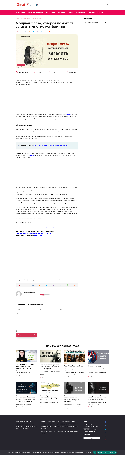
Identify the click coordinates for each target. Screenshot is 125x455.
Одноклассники (22, 233)
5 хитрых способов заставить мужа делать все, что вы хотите (97, 398)
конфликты (28, 280)
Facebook (41, 233)
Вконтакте (33, 233)
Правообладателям (89, 431)
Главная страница (21, 18)
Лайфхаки (91, 12)
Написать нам (88, 424)
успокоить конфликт (52, 280)
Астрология (50, 12)
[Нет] (123, 452)
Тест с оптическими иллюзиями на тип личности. (50, 145)
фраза (61, 280)
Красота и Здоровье (35, 12)
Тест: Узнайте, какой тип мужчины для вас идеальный (73, 368)
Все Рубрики (30, 18)
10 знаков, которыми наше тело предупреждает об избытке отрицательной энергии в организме (26, 398)
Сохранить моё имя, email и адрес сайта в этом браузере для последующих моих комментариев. (44, 331)
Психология (80, 12)
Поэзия (100, 12)
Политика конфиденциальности (107, 452)
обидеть (68, 132)
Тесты (71, 12)
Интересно (62, 12)
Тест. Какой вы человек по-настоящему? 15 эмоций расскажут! (25, 366)
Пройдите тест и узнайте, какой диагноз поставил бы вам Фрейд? (50, 366)
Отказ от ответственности (91, 426)
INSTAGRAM (38, 235)
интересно (20, 280)
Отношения (20, 12)
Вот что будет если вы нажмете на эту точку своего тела (49, 398)
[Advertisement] (47, 100)
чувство (32, 155)
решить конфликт (38, 280)
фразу (69, 114)
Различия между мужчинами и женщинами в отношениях (98, 368)
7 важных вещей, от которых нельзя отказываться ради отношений (72, 398)
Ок (94, 452)
